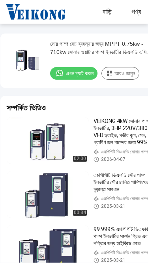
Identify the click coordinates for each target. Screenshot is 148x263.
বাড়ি (107, 12)
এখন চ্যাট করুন (80, 73)
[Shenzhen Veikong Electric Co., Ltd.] (29, 12)
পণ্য (136, 12)
